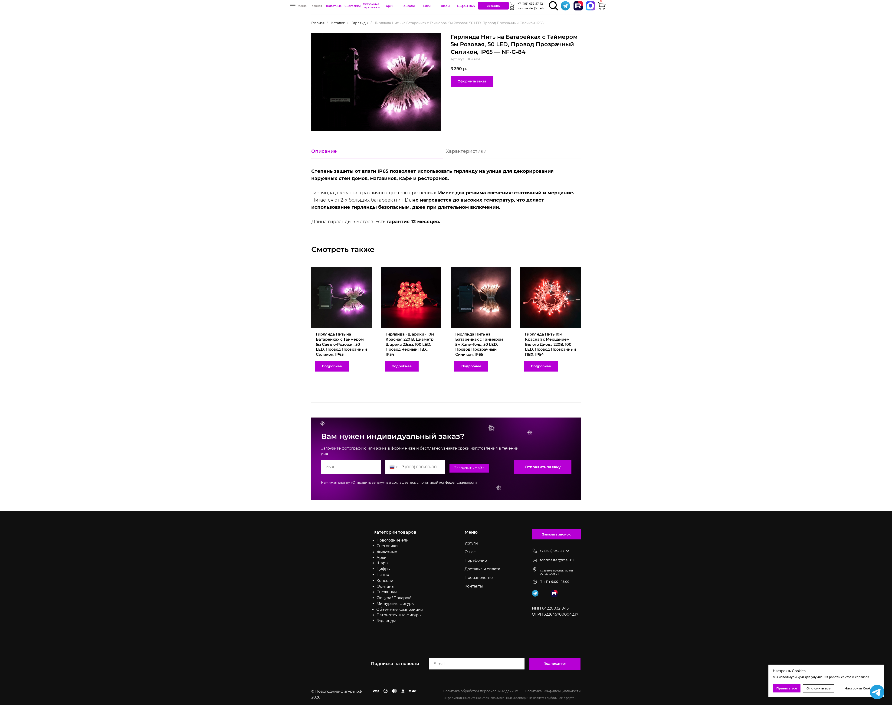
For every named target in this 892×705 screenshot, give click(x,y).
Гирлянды (359, 23)
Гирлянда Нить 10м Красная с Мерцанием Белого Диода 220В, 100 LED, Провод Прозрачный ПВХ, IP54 (550, 344)
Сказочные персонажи (371, 5)
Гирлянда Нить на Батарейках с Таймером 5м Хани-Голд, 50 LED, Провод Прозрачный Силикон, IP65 (479, 344)
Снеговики (352, 6)
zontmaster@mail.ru (532, 8)
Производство (479, 577)
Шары (445, 6)
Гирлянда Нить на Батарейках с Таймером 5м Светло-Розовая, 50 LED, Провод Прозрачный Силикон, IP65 (341, 344)
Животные (334, 6)
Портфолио (476, 560)
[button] (493, 6)
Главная (316, 6)
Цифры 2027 (466, 6)
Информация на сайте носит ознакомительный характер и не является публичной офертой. (510, 698)
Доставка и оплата (482, 569)
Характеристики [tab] (466, 151)
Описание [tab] (324, 151)
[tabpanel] (446, 198)
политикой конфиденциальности (448, 482)
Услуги (471, 543)
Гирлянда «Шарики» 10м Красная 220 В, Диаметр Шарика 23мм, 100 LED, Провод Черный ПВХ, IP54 (410, 344)
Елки (426, 6)
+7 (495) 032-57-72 (530, 3)
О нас (470, 552)
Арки (389, 6)
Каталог (338, 23)
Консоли (408, 6)
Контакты (474, 586)
